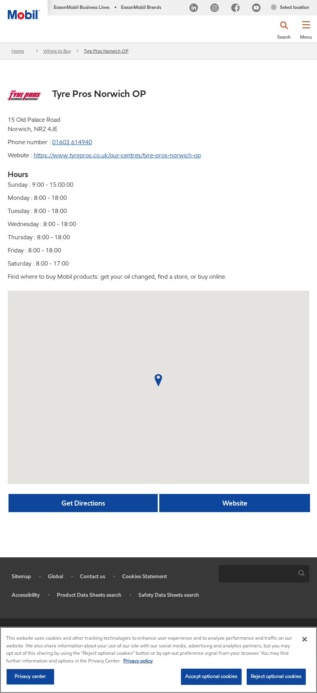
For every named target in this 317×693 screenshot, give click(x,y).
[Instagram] (214, 8)
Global (55, 576)
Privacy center (30, 676)
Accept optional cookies (211, 676)
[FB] (235, 8)
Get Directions (83, 503)
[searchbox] (256, 573)
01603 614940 (72, 142)
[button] (306, 32)
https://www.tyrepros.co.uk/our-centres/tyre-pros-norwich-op (117, 155)
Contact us (92, 576)
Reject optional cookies (276, 676)
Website (234, 503)
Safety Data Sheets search (168, 595)
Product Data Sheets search (89, 595)
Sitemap (21, 576)
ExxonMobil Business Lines (81, 7)
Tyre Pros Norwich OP (106, 51)
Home (18, 51)
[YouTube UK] (256, 8)
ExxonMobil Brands (141, 7)
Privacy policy (138, 660)
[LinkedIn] (193, 8)
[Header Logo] (24, 9)
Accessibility (26, 595)
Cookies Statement (144, 576)
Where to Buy (57, 51)
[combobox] (264, 573)
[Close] (304, 639)
